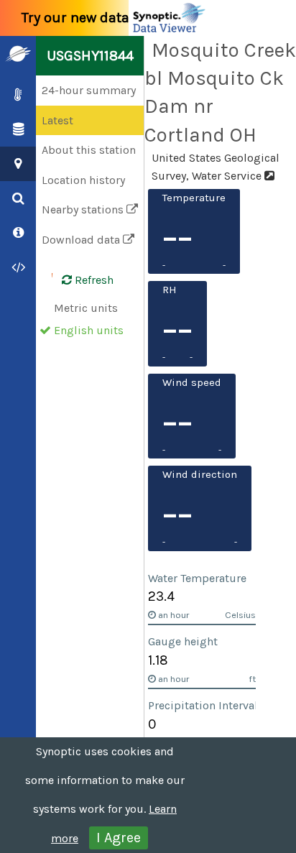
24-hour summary (89, 90)
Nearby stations (84, 209)
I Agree (118, 837)
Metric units (86, 308)
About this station (89, 150)
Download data (82, 239)
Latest (57, 120)
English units (89, 330)
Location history (83, 180)
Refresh (93, 280)
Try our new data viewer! (102, 17)
